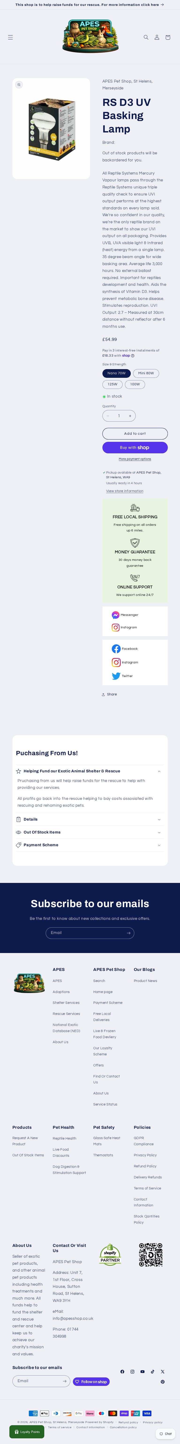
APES (57, 981)
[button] (10, 37)
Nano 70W (117, 373)
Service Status (105, 1104)
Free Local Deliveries (102, 1017)
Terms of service (60, 1427)
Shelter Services (66, 1003)
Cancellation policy (123, 1427)
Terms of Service (147, 1188)
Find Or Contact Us (106, 1079)
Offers (98, 1065)
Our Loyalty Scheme (102, 1051)
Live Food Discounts (61, 1152)
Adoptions (61, 992)
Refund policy (128, 1422)
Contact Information (143, 1202)
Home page (103, 992)
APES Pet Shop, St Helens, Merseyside (57, 1422)
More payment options (135, 459)
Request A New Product (25, 1141)
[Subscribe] (128, 933)
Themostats (103, 1155)
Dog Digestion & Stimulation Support (69, 1170)
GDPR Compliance (144, 1141)
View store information (124, 491)
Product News (145, 981)
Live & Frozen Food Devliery (104, 1034)
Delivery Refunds (148, 1177)
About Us (60, 1042)
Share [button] (112, 694)
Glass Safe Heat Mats (106, 1141)
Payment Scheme (108, 1003)
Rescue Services (66, 1014)
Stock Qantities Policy (146, 1219)
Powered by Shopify (99, 1422)
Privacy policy (153, 1422)
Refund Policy (145, 1166)
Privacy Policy (145, 1155)
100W (135, 384)
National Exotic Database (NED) (66, 1028)
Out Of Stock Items (28, 1155)
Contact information (90, 1427)
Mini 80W (146, 373)
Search (99, 981)
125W (112, 384)
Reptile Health (64, 1138)
